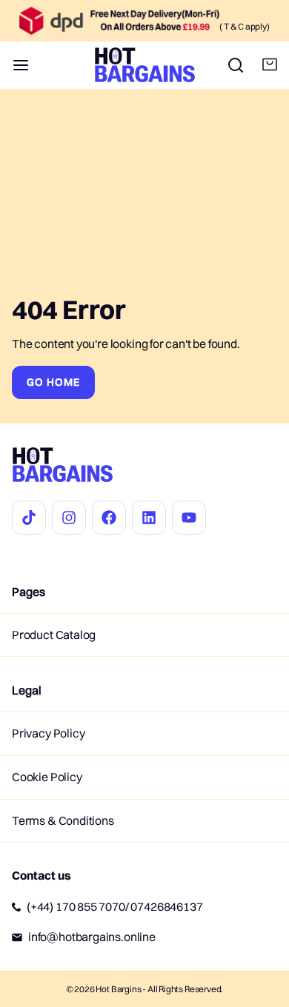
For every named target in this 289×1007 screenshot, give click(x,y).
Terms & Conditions (63, 820)
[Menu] (26, 65)
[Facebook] (109, 518)
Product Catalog (54, 634)
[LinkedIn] (149, 518)
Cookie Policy (47, 776)
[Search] (230, 65)
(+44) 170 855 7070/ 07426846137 (114, 906)
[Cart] (263, 65)
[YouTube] (189, 518)
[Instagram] (69, 518)
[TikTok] (29, 518)
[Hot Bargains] (145, 65)
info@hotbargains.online (92, 936)
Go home (53, 382)
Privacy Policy (48, 733)
